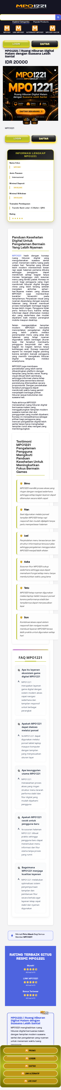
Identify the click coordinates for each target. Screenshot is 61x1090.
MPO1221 (16, 255)
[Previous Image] (5, 94)
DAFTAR (44, 44)
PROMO (32, 1049)
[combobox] (27, 17)
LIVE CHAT (32, 1082)
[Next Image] (56, 94)
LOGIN (16, 44)
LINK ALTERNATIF (32, 1074)
